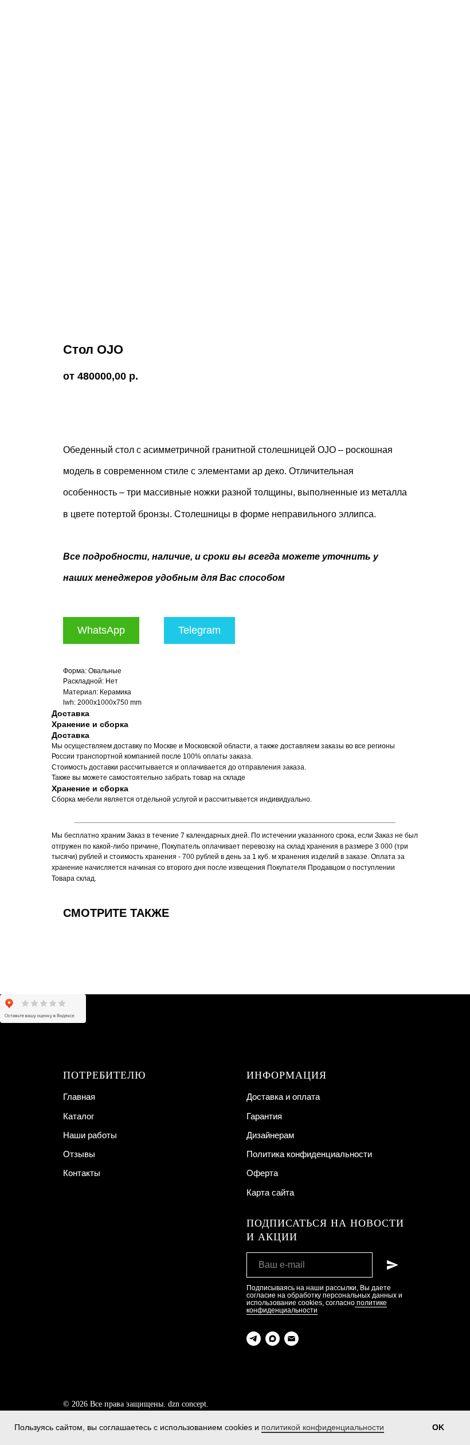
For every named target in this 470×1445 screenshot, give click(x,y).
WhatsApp (101, 630)
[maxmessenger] (272, 1338)
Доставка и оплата (283, 1097)
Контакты (81, 1173)
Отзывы (79, 1154)
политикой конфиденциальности (322, 1427)
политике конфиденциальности (316, 1306)
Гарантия (264, 1116)
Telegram (199, 630)
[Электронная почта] (291, 1338)
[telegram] (253, 1338)
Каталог (78, 1116)
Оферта (262, 1173)
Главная (79, 1097)
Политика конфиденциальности (309, 1154)
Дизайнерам (270, 1135)
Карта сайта (270, 1192)
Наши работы (90, 1135)
